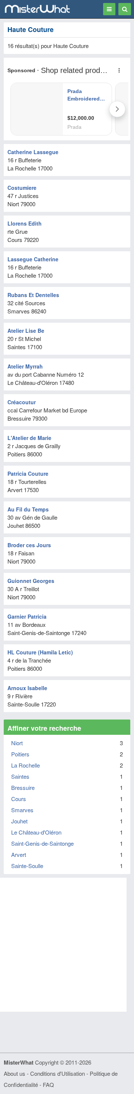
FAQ (48, 1084)
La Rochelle (25, 765)
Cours (18, 799)
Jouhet (19, 821)
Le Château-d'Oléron (36, 832)
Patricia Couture (27, 473)
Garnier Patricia (27, 616)
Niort (17, 743)
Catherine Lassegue (32, 152)
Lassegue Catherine (32, 259)
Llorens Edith (24, 223)
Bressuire (23, 787)
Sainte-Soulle (27, 866)
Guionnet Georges (30, 580)
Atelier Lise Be (25, 330)
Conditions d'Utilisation (57, 1073)
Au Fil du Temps (28, 509)
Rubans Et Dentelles (33, 295)
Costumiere (21, 187)
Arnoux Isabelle (27, 688)
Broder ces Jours (29, 545)
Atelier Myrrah (25, 366)
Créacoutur (21, 402)
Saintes (20, 776)
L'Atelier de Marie (29, 437)
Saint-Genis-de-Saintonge (42, 843)
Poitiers (20, 754)
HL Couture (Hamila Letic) (40, 652)
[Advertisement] (67, 945)
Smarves (22, 810)
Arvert (18, 854)
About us (14, 1073)
